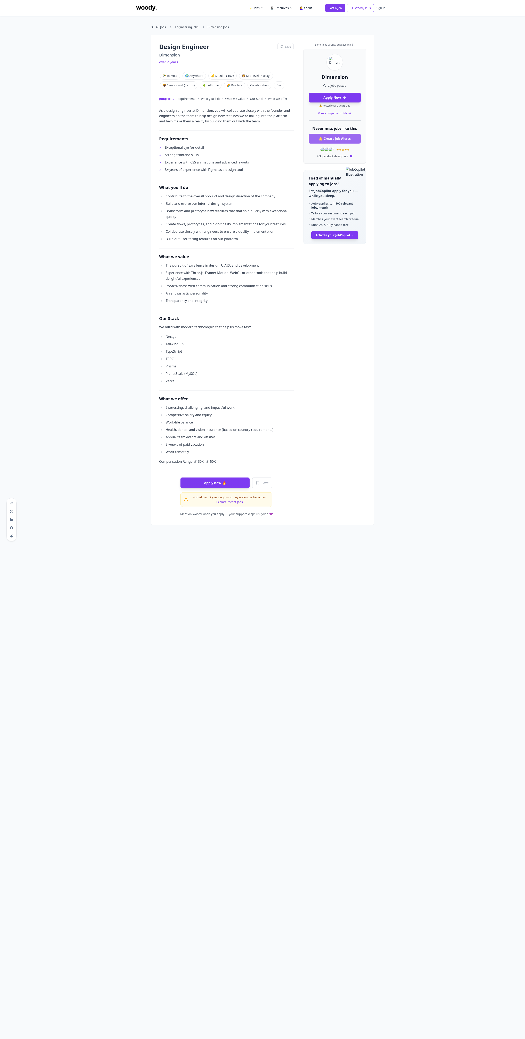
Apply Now (332, 97)
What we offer (277, 99)
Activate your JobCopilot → (334, 235)
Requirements (186, 99)
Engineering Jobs (187, 27)
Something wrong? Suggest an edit (334, 44)
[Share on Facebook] (11, 528)
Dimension (169, 55)
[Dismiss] (361, 174)
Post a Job (335, 8)
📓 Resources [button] (279, 8)
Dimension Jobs (218, 27)
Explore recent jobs (229, 502)
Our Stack (256, 99)
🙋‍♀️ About (305, 8)
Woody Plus (363, 8)
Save (265, 483)
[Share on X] (11, 511)
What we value (235, 99)
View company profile (332, 113)
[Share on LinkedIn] (11, 519)
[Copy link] (11, 503)
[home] (146, 8)
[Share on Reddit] (11, 536)
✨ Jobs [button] (255, 8)
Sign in (381, 8)
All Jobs (161, 27)
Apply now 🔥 (215, 483)
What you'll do (210, 99)
